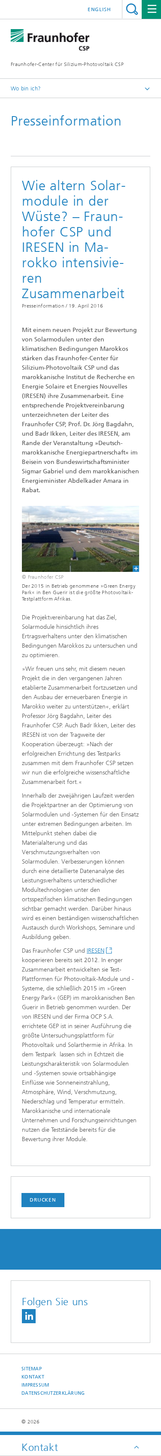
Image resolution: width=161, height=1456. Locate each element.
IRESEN (95, 950)
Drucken (43, 1200)
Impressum (35, 1385)
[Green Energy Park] (80, 539)
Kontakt (32, 1377)
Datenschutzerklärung (53, 1393)
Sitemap (31, 1369)
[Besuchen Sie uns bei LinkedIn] (29, 1316)
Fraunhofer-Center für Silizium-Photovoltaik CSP (67, 64)
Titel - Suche (132, 9)
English (99, 9)
